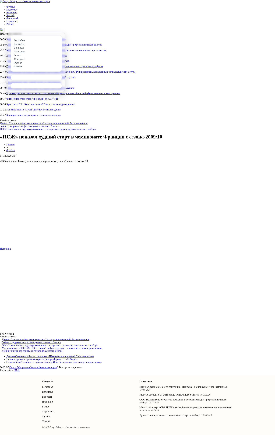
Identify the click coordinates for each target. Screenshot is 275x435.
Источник (5, 248)
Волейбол (11, 12)
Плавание (11, 21)
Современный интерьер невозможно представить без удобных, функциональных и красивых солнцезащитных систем (70, 71)
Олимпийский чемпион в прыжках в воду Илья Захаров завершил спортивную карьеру (54, 362)
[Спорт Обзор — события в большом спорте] (25, 1)
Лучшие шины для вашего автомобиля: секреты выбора (32, 351)
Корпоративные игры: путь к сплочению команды (33, 115)
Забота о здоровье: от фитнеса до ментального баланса (29, 126)
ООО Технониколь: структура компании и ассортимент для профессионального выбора (48, 129)
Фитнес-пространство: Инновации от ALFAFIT (32, 98)
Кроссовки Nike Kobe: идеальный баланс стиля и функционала (40, 104)
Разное (10, 24)
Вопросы (47, 396)
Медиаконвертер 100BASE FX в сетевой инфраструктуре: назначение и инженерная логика (52, 348)
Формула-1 (12, 18)
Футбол (10, 6)
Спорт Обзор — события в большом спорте (33, 367)
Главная (10, 144)
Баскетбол (11, 9)
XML (17, 370)
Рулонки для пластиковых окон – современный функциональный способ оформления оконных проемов (63, 93)
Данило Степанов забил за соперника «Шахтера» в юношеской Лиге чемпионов (44, 123)
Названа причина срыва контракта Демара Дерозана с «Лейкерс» (41, 359)
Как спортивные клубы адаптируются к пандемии (33, 109)
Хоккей (10, 15)
